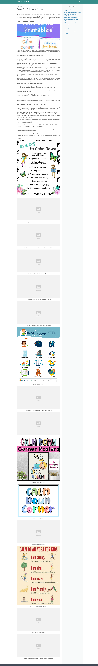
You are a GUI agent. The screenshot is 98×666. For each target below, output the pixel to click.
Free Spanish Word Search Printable (72, 17)
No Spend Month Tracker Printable (72, 26)
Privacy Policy (50, 664)
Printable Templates (23, 1)
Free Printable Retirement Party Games (73, 12)
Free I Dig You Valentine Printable (71, 28)
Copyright (55, 664)
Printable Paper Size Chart (70, 29)
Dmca (42, 664)
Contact (45, 664)
